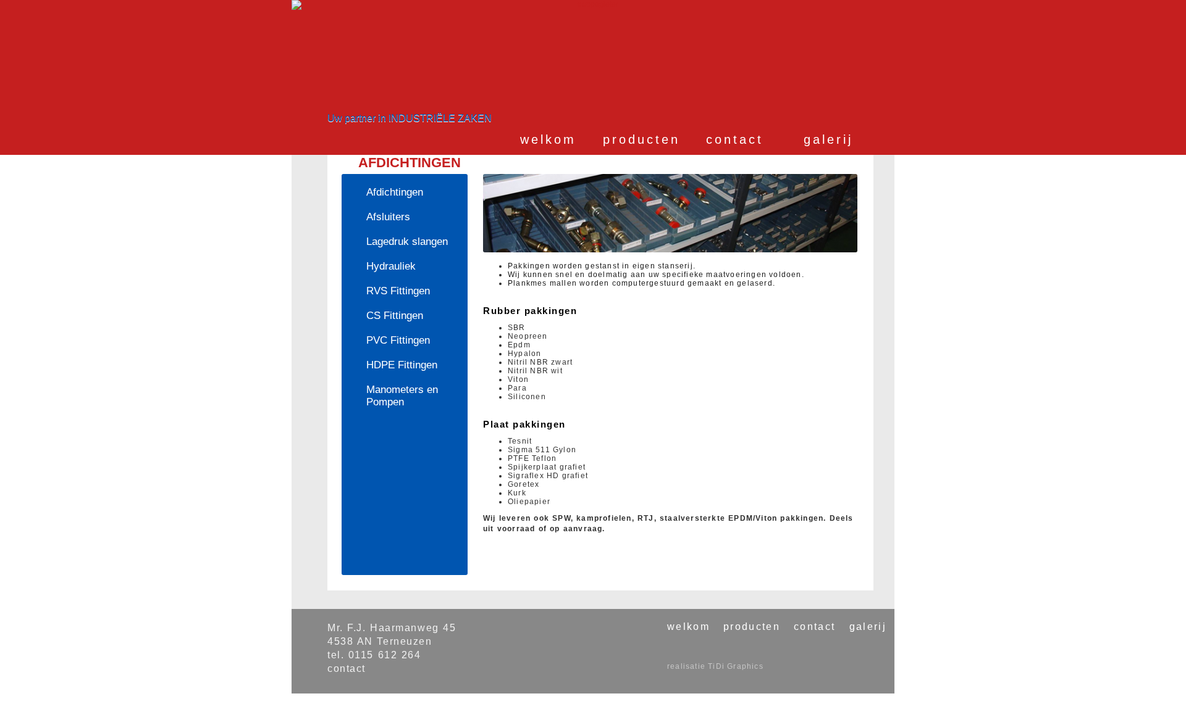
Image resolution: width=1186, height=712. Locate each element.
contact (734, 139)
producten (641, 139)
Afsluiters (388, 217)
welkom (548, 139)
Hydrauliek (391, 266)
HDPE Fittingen (401, 365)
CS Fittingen (394, 315)
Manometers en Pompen (402, 396)
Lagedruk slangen (407, 241)
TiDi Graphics (735, 666)
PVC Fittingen (398, 340)
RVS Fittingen (398, 291)
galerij (828, 139)
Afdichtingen (394, 192)
